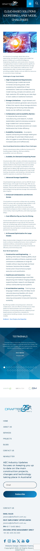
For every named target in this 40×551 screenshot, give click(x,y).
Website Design (12, 546)
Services (7, 433)
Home (5, 421)
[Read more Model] (36, 3)
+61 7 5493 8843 (13, 527)
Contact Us (8, 451)
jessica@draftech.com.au (14, 517)
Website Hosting (27, 546)
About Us (7, 427)
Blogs (6, 445)
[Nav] (30, 3)
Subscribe (20, 494)
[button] (4, 367)
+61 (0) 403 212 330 (11, 533)
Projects (7, 439)
